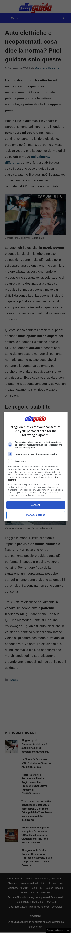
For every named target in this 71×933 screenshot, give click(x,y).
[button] (35, 461)
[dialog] (36, 466)
